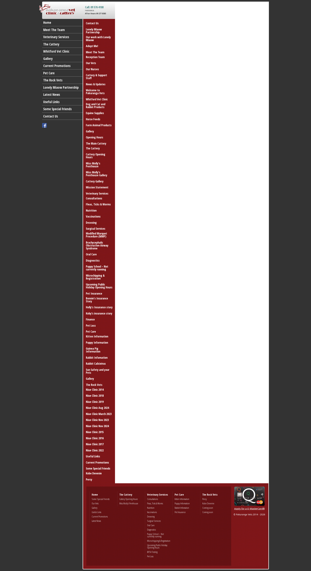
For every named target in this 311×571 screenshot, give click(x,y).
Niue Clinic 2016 (95, 438)
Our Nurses (92, 69)
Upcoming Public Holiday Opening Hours (99, 285)
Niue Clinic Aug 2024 (97, 408)
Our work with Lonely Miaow (98, 38)
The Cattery (51, 44)
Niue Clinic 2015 (95, 432)
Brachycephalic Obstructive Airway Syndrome (97, 245)
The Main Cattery (96, 143)
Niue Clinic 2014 (95, 390)
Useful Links (51, 102)
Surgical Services (95, 228)
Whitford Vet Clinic (56, 51)
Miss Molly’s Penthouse (93, 164)
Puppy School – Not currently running (97, 267)
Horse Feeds (93, 119)
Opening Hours (94, 137)
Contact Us (50, 116)
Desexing (91, 222)
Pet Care (49, 73)
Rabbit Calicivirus (96, 363)
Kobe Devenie (94, 473)
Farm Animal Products (99, 125)
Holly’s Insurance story (99, 307)
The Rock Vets (52, 80)
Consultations (94, 198)
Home (47, 22)
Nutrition (91, 210)
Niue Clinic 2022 (95, 450)
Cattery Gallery (95, 181)
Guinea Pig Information (93, 350)
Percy (89, 479)
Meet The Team (54, 30)
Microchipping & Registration (95, 277)
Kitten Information (97, 336)
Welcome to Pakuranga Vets (95, 91)
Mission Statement (97, 187)
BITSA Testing (152, 552)
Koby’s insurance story (99, 313)
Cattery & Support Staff (96, 76)
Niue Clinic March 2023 (99, 414)
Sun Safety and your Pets (97, 371)
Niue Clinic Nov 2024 (97, 426)
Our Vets (91, 63)
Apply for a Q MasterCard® (249, 508)
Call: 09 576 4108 (94, 8)
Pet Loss (91, 325)
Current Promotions (56, 65)
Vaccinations (93, 216)
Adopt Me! (92, 46)
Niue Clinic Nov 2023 (97, 420)
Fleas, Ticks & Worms (98, 204)
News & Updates (95, 84)
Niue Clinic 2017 (95, 444)
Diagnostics (93, 260)
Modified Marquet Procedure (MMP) (96, 234)
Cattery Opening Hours (95, 155)
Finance (90, 319)
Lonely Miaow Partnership (61, 87)
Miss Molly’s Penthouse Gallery (96, 173)
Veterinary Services (56, 37)
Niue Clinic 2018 (95, 395)
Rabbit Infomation (97, 357)
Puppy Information (97, 342)
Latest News (51, 94)
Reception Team (95, 57)
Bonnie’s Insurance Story (97, 299)
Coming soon (207, 507)
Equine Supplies (95, 113)
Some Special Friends (57, 109)
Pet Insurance (94, 293)
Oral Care (91, 254)
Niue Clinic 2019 (95, 402)
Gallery (48, 58)
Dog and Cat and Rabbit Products (95, 105)
